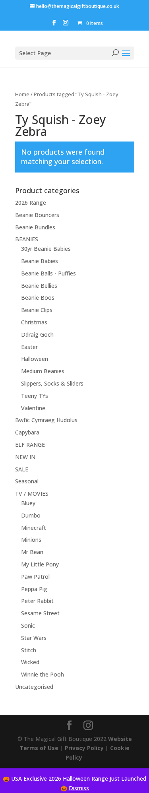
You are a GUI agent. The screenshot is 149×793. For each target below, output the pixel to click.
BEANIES (26, 239)
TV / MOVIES (31, 493)
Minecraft (33, 527)
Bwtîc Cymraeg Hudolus (46, 420)
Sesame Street (40, 613)
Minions (31, 539)
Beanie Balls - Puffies (48, 273)
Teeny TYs (34, 395)
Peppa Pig (34, 589)
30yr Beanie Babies (46, 248)
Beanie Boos (37, 297)
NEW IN (25, 457)
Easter (29, 347)
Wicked (30, 662)
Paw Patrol (35, 576)
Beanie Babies (39, 261)
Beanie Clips (36, 310)
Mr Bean (32, 552)
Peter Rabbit (37, 601)
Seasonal (27, 481)
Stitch (28, 650)
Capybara (27, 432)
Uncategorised (34, 686)
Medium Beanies (42, 371)
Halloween (34, 359)
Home (22, 94)
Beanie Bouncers (37, 215)
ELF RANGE (30, 444)
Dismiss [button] (79, 788)
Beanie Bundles (35, 227)
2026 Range (30, 202)
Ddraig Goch (37, 334)
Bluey (28, 503)
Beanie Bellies (39, 285)
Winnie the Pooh (42, 674)
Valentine (33, 408)
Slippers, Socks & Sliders (52, 383)
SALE (21, 469)
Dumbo (31, 515)
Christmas (34, 322)
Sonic (28, 625)
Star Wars (33, 638)
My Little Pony (40, 564)
